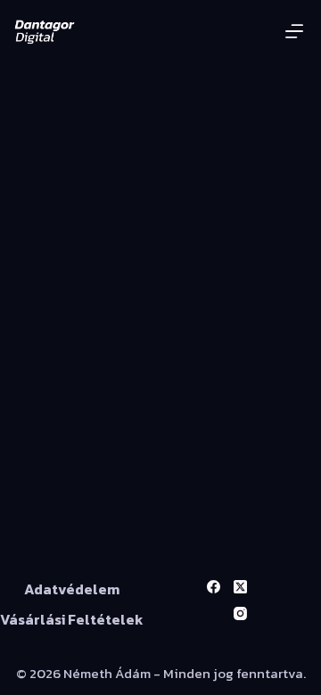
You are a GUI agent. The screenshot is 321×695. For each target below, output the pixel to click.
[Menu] (294, 31)
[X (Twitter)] (240, 586)
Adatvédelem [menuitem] (71, 589)
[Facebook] (213, 586)
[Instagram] (240, 613)
